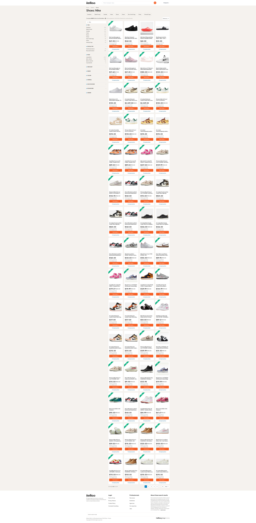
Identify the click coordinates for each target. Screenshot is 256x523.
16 (162, 486)
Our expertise (133, 506)
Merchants (132, 498)
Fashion (92, 7)
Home (87, 7)
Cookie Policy (111, 503)
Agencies (132, 503)
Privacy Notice (112, 500)
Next (166, 486)
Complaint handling (113, 506)
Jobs (131, 508)
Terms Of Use (111, 498)
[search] (155, 3)
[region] (128, 14)
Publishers (132, 500)
